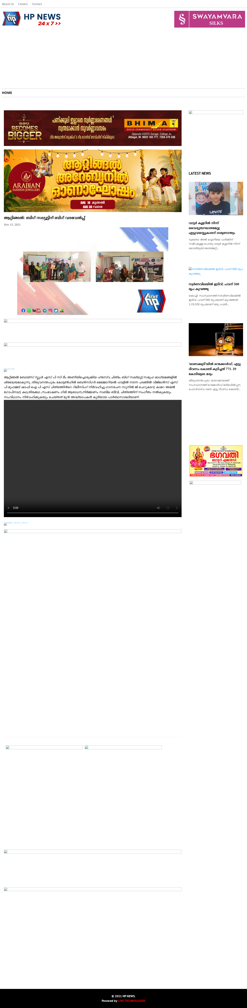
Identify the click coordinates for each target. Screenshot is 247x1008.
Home (7, 93)
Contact (37, 4)
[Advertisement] (123, 59)
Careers (23, 4)
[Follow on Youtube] (242, 4)
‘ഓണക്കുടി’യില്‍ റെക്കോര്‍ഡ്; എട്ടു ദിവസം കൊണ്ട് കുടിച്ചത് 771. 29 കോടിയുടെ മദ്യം (215, 369)
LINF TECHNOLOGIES (131, 1001)
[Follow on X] (226, 4)
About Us (8, 4)
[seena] (9, 368)
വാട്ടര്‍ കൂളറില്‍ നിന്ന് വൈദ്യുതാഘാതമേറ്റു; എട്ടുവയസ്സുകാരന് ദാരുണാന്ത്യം (212, 228)
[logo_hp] (216, 113)
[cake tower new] (16, 522)
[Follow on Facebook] (219, 4)
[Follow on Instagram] (234, 4)
